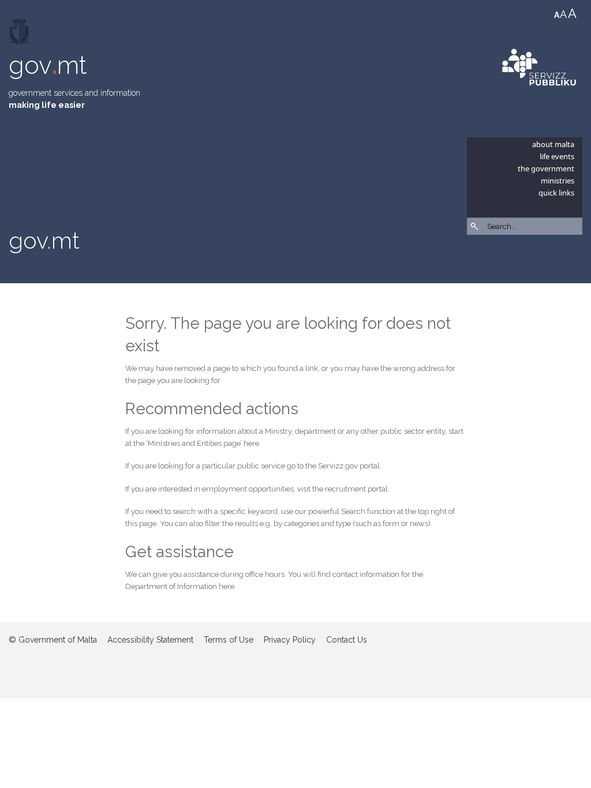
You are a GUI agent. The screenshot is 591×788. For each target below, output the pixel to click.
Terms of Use (228, 639)
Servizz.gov (338, 465)
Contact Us (346, 639)
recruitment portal (356, 489)
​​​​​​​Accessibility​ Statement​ (150, 639)
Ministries (557, 180)
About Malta (553, 144)
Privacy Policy (290, 639)
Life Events (557, 156)
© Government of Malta (53, 639)
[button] (576, 256)
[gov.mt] (20, 34)
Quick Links (556, 192)
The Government (546, 168)
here (251, 443)
